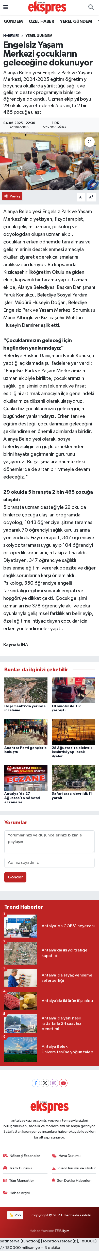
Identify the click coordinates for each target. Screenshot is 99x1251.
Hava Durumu (69, 1156)
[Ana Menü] (5, 7)
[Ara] (91, 7)
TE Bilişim (62, 1231)
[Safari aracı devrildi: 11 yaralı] (73, 778)
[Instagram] (54, 1083)
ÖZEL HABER (41, 21)
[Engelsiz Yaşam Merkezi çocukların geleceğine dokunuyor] (49, 161)
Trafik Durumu (20, 1168)
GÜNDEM (13, 21)
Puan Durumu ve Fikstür (77, 1168)
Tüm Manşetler (21, 1180)
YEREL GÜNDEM (76, 21)
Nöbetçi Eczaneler (25, 1156)
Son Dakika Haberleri (74, 1180)
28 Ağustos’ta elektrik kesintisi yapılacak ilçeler (72, 752)
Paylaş (15, 196)
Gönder (15, 877)
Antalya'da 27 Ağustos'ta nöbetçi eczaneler (22, 798)
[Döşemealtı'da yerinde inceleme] (25, 690)
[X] (45, 1083)
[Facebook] (36, 1083)
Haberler (11, 36)
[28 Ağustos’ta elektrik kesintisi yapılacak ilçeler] (73, 732)
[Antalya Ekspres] (47, 7)
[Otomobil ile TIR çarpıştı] (73, 690)
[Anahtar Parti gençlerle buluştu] (25, 732)
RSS (17, 1215)
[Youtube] (63, 1083)
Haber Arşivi (20, 1193)
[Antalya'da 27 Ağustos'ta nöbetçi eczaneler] (25, 778)
